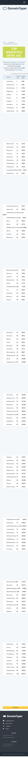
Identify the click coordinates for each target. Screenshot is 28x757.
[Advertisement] (14, 27)
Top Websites (11, 42)
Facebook (8, 726)
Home (4, 42)
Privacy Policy (9, 723)
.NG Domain (18, 70)
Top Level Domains (7, 746)
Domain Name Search (8, 735)
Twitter (7, 728)
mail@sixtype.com (10, 720)
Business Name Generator (9, 737)
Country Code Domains (8, 744)
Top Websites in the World (16, 62)
